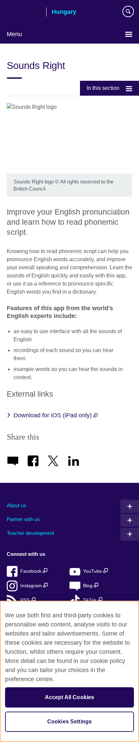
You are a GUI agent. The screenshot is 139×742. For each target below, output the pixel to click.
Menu (14, 34)
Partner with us (23, 519)
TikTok (90, 600)
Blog (88, 585)
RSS (25, 600)
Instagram (31, 585)
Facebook (31, 571)
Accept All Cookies (69, 697)
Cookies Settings (69, 721)
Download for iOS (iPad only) (53, 415)
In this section (103, 88)
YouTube (93, 571)
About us (16, 505)
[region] (69, 671)
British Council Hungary (24, 12)
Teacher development (30, 533)
